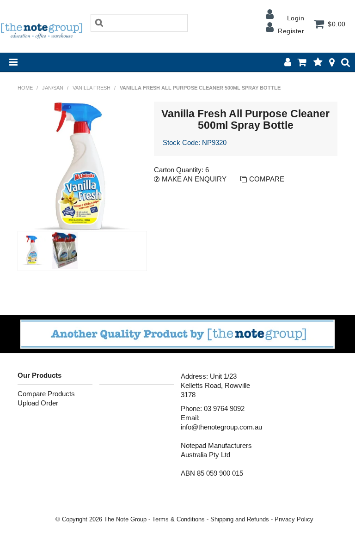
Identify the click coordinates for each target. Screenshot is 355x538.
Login (295, 18)
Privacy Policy (294, 519)
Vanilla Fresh (91, 88)
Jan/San (52, 88)
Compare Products (46, 394)
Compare (266, 178)
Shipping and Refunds (239, 519)
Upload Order (38, 403)
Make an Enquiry (194, 178)
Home (25, 88)
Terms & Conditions (178, 519)
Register (291, 31)
